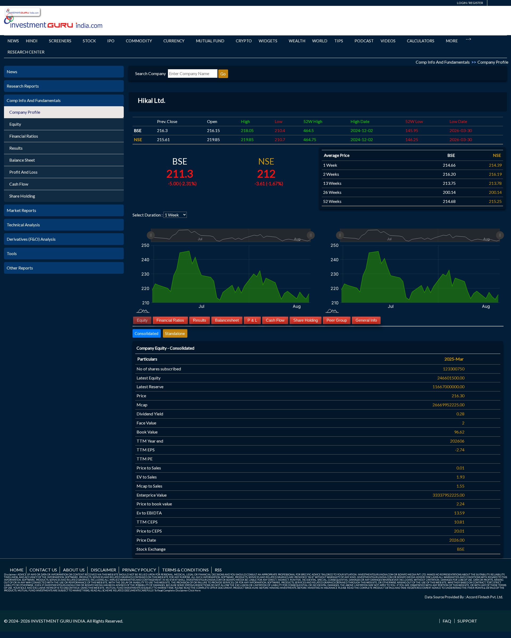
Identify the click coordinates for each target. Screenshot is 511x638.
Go (223, 73)
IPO (110, 40)
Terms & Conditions (185, 569)
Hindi (32, 40)
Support (467, 621)
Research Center (25, 52)
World (319, 40)
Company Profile (24, 111)
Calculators (420, 40)
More (452, 40)
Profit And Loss (23, 171)
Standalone (175, 333)
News (13, 40)
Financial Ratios (23, 135)
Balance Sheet (22, 159)
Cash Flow (18, 183)
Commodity (139, 40)
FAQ (447, 621)
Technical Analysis (23, 224)
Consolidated (146, 333)
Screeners (60, 40)
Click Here (194, 590)
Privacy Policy (139, 569)
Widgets (268, 40)
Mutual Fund (210, 40)
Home (16, 569)
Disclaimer (103, 569)
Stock (89, 40)
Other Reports (20, 267)
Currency (173, 40)
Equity (15, 123)
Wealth (297, 40)
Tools (12, 253)
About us (74, 569)
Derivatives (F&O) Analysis (31, 239)
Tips (338, 40)
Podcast (364, 40)
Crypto (244, 40)
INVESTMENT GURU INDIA (58, 620)
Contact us (43, 569)
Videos (388, 40)
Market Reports (21, 210)
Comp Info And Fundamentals (34, 100)
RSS (218, 569)
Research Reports (23, 85)
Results (16, 147)
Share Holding (22, 195)
